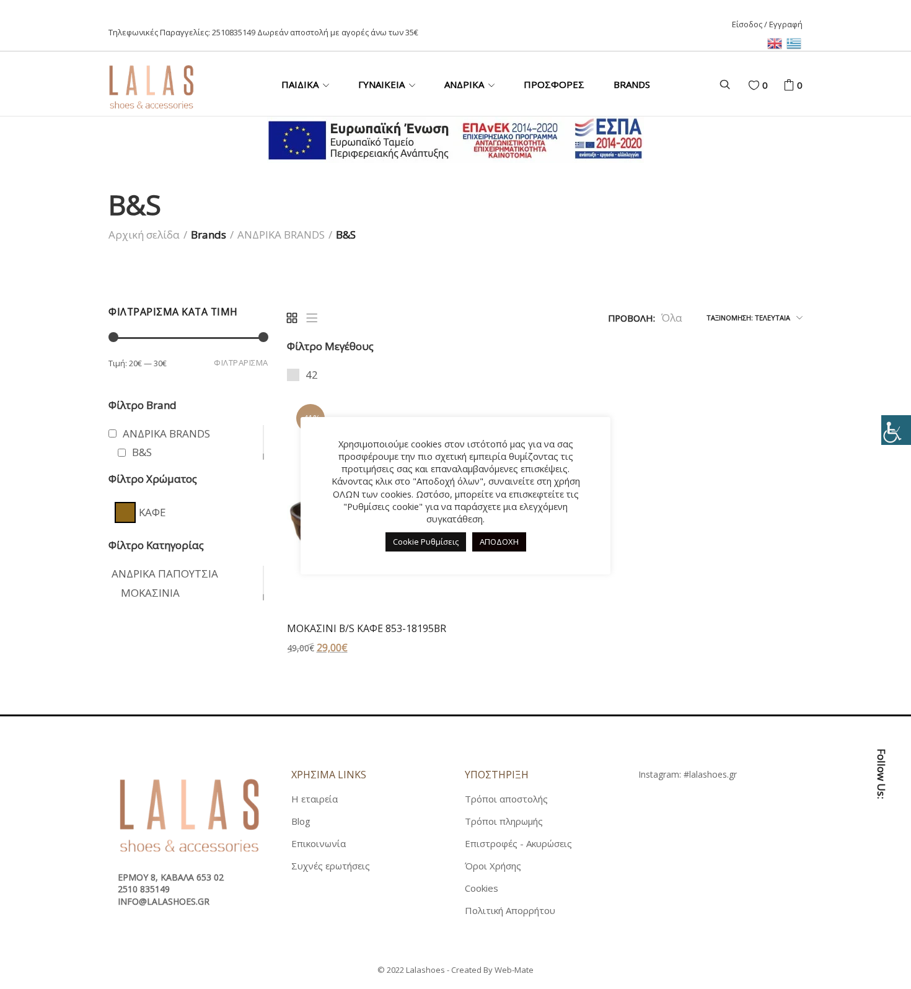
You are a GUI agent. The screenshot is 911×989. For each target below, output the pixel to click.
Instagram (881, 892)
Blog (300, 821)
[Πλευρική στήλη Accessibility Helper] (896, 430)
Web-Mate (514, 969)
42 (312, 374)
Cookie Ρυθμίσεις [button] (426, 541)
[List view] (311, 317)
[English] (776, 42)
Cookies (481, 888)
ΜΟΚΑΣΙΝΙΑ (150, 593)
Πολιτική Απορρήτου (510, 910)
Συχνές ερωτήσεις (330, 865)
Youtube (881, 919)
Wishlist (765, 85)
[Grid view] (292, 318)
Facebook (881, 837)
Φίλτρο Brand (142, 405)
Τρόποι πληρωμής (504, 821)
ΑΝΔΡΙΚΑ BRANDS (281, 234)
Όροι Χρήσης (493, 865)
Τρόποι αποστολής (506, 799)
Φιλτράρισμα (241, 362)
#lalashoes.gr (710, 774)
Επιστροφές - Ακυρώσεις (518, 843)
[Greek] (794, 42)
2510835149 (233, 32)
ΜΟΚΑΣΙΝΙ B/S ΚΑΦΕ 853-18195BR (366, 628)
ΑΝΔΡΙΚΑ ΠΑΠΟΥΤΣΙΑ (165, 573)
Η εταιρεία (314, 799)
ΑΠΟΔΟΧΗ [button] (499, 541)
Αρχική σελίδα (144, 234)
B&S (142, 452)
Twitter (881, 865)
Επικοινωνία (318, 843)
